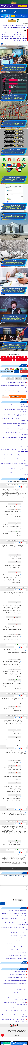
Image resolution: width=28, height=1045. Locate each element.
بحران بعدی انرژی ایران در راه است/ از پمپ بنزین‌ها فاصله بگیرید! (14, 983)
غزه (12, 378)
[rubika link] (24, 357)
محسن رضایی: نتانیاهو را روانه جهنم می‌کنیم (19, 941)
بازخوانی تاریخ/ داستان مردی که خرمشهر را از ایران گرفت (16, 382)
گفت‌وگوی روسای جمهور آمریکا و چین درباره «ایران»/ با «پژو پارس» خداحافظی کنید (15, 459)
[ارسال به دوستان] (23, 369)
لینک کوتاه (24, 371)
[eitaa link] (7, 357)
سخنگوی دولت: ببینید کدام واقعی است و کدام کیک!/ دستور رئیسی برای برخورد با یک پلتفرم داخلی (14, 450)
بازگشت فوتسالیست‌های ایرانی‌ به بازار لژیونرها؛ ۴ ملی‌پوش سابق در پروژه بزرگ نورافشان (15, 919)
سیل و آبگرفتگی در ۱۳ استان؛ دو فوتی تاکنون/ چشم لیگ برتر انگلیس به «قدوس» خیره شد (14, 433)
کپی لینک (16, 371)
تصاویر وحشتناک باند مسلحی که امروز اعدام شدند (17, 977)
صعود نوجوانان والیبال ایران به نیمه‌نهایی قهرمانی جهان (17, 944)
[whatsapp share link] (16, 369)
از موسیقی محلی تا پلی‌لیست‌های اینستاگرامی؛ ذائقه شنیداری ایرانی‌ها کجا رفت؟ (14, 386)
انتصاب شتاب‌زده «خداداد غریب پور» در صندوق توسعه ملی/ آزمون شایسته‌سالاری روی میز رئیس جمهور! (15, 390)
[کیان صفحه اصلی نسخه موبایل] (14, 1043)
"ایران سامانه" (11, 1035)
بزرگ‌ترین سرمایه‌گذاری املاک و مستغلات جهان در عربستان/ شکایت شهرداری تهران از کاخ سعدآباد (15, 410)
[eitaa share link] (13, 369)
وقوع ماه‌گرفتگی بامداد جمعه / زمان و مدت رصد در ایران (16, 947)
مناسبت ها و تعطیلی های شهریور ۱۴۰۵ (19, 992)
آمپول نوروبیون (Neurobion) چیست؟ (19, 971)
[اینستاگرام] (10, 368)
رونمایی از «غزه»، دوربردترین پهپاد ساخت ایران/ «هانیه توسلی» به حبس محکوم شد (14, 473)
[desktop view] (5, 11)
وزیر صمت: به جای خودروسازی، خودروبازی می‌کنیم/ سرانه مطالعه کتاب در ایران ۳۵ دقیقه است (14, 419)
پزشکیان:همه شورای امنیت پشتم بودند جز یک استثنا (16, 1007)
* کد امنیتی (25, 899)
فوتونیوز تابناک (18, 378)
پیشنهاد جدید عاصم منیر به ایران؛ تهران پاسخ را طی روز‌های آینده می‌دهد (15, 1011)
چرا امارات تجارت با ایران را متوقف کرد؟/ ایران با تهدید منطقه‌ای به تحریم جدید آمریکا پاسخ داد (15, 923)
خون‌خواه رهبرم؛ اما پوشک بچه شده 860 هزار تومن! (17, 949)
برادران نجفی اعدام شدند (21, 986)
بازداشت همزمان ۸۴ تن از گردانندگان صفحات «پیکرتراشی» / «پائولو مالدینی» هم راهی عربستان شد (15, 438)
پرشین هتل (24, 965)
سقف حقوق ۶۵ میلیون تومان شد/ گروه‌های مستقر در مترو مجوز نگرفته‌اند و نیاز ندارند (16, 428)
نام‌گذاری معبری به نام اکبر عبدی (20, 995)
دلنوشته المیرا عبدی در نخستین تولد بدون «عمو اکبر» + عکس (15, 980)
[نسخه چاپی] (26, 369)
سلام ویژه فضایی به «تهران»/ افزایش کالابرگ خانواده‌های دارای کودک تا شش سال (14, 464)
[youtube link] (15, 360)
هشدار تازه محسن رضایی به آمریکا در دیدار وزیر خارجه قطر (16, 958)
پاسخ (7, 486)
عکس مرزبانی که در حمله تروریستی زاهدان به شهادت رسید (16, 932)
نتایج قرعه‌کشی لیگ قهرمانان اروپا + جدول (19, 952)
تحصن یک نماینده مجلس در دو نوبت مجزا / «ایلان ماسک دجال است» (14, 442)
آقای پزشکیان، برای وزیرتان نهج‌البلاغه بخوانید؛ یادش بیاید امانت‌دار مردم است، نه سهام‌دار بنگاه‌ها (14, 1003)
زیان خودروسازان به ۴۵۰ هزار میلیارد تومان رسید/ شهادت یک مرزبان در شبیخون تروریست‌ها (14, 445)
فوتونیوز (25, 378)
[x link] (4, 357)
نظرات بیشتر (14, 869)
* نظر (26, 890)
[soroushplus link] (13, 357)
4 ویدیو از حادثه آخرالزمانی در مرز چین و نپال (18, 974)
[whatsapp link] (21, 357)
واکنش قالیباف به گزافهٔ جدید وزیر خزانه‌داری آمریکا (17, 955)
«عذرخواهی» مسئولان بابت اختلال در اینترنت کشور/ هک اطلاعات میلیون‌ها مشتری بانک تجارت (15, 469)
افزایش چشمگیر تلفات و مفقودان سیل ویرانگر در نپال (17, 938)
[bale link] (15, 357)
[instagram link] (10, 357)
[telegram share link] (21, 369)
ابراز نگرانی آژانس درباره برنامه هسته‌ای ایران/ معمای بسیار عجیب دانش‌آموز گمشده (15, 405)
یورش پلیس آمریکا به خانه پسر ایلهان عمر (19, 935)
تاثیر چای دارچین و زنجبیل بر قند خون (19, 989)
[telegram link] (18, 357)
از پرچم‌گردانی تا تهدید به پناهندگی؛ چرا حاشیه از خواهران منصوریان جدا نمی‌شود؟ (14, 1015)
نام (26, 878)
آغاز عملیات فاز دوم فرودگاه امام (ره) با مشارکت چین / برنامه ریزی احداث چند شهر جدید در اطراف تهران (14, 415)
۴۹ (4, 44)
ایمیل (26, 884)
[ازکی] (14, 16)
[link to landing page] (14, 11)
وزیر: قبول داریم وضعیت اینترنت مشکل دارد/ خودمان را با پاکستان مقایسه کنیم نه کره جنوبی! (15, 424)
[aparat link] (13, 360)
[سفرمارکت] (14, 396)
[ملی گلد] (14, 2)
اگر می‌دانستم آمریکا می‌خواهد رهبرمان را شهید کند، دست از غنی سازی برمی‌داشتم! (14, 928)
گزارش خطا (26, 399)
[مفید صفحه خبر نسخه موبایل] (14, 6)
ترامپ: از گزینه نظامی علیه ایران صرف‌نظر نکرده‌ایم (18, 910)
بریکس (8, 378)
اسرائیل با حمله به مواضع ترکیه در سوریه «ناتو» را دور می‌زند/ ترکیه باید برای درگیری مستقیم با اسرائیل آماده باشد (14, 1020)
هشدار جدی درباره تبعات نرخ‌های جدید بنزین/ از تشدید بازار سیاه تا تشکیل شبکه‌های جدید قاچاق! (15, 914)
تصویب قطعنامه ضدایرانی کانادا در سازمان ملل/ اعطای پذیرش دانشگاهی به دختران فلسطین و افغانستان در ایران (14, 455)
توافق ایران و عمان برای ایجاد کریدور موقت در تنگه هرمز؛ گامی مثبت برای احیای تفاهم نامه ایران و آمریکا (14, 998)
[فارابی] (14, 20)
